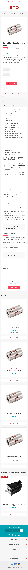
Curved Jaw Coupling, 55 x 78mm (14, 456)
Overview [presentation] (5, 101)
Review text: (5, 268)
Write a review (20, 48)
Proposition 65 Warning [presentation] (8, 105)
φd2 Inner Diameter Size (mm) (10, 72)
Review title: (5, 263)
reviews (14, 48)
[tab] (14, 101)
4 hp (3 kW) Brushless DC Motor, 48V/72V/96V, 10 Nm (14, 505)
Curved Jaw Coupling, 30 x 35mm (14, 327)
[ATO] (3, 14)
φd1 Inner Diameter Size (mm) (10, 67)
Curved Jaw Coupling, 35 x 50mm (14, 370)
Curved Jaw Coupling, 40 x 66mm (14, 413)
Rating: (14, 281)
